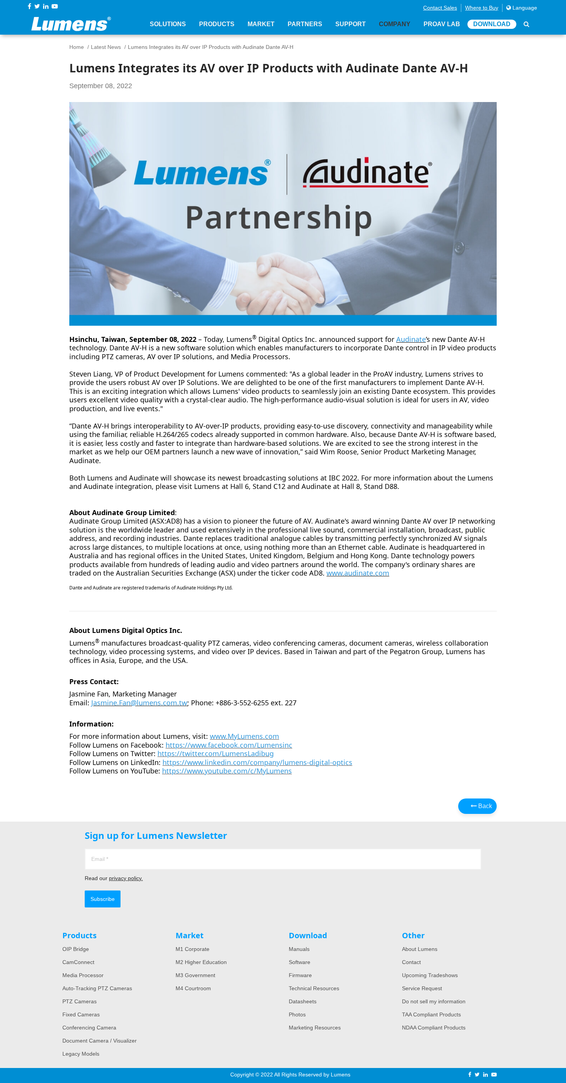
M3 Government (195, 975)
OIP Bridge (75, 949)
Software (299, 962)
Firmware (300, 975)
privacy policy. (126, 878)
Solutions (168, 24)
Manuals (299, 949)
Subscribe (102, 899)
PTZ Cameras (79, 1001)
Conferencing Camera (89, 1027)
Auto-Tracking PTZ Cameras (97, 988)
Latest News (106, 47)
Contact (411, 962)
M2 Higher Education (201, 962)
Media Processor (83, 975)
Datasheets (302, 1001)
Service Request (422, 988)
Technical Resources (314, 988)
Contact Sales (440, 8)
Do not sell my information (434, 1001)
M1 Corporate (192, 949)
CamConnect (78, 962)
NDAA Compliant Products (434, 1027)
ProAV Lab (442, 24)
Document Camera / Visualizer (99, 1041)
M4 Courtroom (193, 988)
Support (350, 24)
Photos (297, 1014)
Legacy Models (80, 1054)
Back (484, 806)
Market (261, 24)
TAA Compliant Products (431, 1014)
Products (216, 24)
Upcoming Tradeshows (430, 975)
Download (492, 24)
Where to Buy (481, 8)
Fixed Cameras (81, 1014)
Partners (305, 24)
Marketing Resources (315, 1027)
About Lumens (419, 949)
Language (524, 8)
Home (76, 47)
